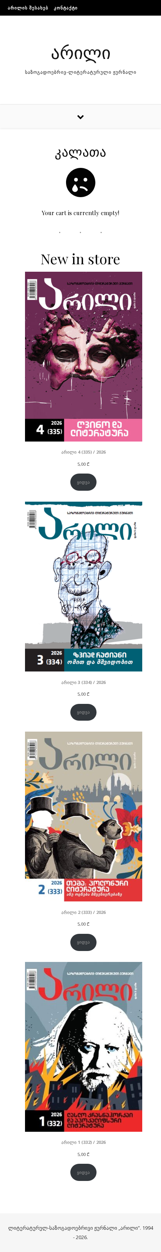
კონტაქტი (66, 8)
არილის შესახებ (28, 8)
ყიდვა (83, 482)
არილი (81, 52)
